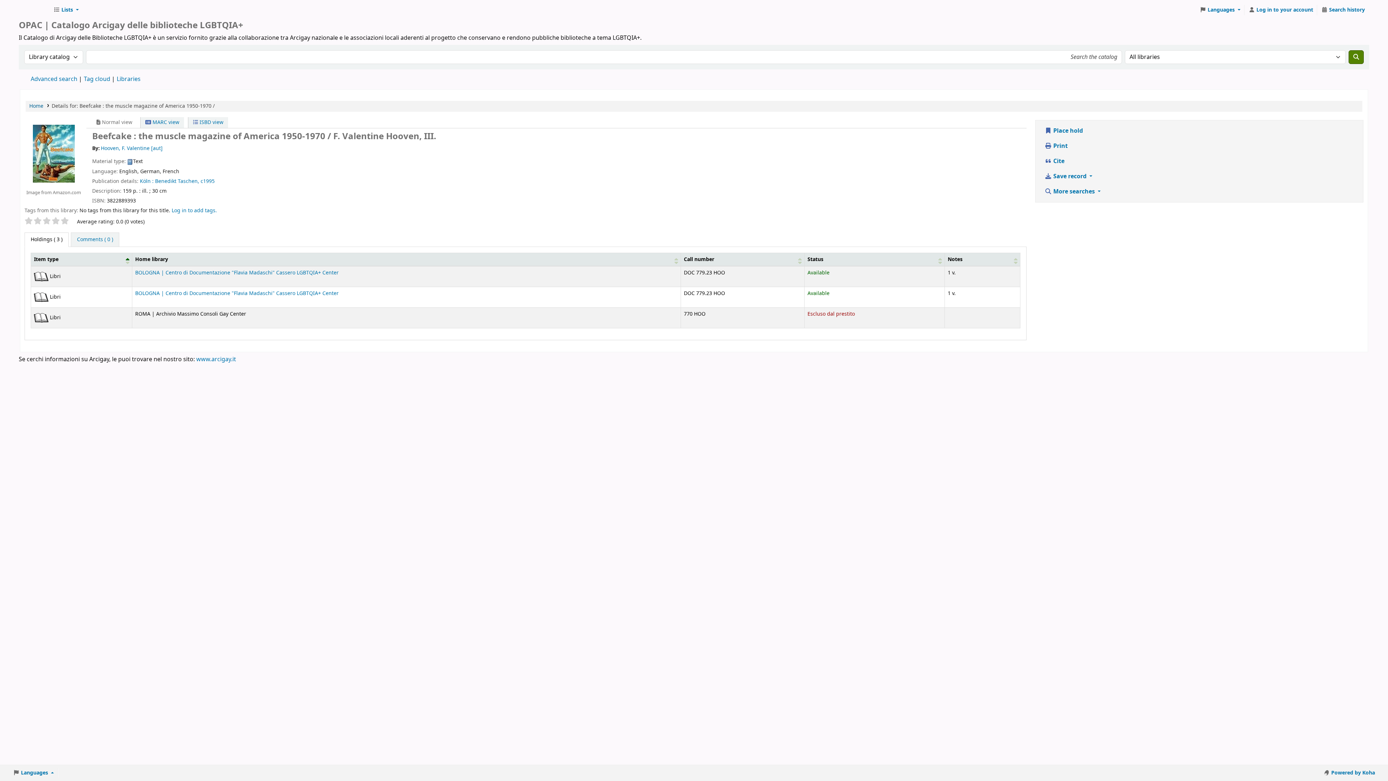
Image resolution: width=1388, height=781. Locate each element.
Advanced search (54, 79)
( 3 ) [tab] (47, 239)
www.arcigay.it (216, 359)
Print (1060, 146)
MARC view (165, 122)
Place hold (1067, 131)
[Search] (1356, 57)
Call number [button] (699, 259)
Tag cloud (97, 79)
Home (36, 106)
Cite (1058, 161)
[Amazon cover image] (53, 153)
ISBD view (210, 122)
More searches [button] (1074, 191)
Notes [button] (955, 259)
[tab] (95, 239)
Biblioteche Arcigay (34, 10)
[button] (66, 10)
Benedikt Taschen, (177, 181)
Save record (1070, 176)
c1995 (208, 181)
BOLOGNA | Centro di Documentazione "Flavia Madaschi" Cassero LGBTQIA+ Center (237, 273)
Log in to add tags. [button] (194, 210)
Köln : (147, 181)
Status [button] (815, 259)
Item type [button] (46, 259)
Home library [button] (151, 259)
